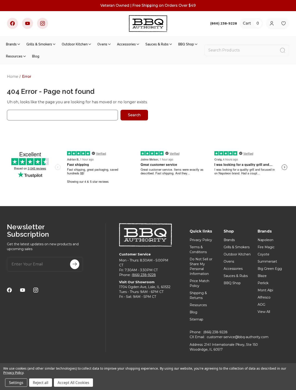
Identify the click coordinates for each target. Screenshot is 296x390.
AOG (261, 304)
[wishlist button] (283, 23)
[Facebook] (12, 23)
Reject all (40, 382)
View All (264, 312)
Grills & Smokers (39, 44)
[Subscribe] (74, 264)
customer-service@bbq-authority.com (237, 337)
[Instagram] (42, 23)
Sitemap (196, 319)
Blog (35, 56)
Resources (14, 56)
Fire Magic (266, 247)
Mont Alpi (265, 290)
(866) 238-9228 (144, 275)
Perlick (263, 283)
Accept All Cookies (73, 382)
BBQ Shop (186, 44)
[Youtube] (27, 23)
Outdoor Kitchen (75, 44)
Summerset (267, 261)
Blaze (262, 276)
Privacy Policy (201, 240)
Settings (16, 382)
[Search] (282, 50)
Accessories (126, 44)
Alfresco (264, 297)
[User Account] (271, 23)
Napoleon (265, 240)
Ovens (102, 44)
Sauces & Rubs (157, 44)
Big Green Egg (270, 269)
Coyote (263, 254)
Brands (11, 44)
